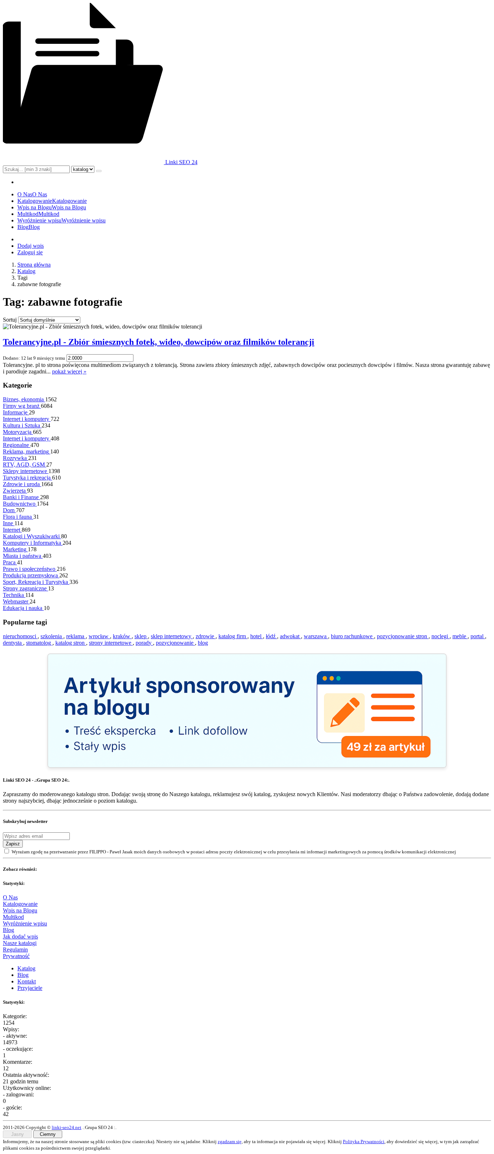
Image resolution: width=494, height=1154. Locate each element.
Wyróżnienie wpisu (25, 923)
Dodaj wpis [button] (30, 246)
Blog (8, 930)
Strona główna (34, 265)
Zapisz (13, 843)
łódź (271, 636)
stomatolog (39, 643)
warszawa (316, 636)
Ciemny (48, 1134)
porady (144, 643)
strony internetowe (111, 643)
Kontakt (26, 981)
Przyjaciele (29, 988)
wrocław (99, 636)
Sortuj (10, 320)
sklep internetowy (172, 636)
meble (460, 636)
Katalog (26, 271)
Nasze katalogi (20, 943)
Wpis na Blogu (20, 910)
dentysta (13, 643)
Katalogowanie (20, 904)
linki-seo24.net (66, 1127)
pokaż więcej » (69, 371)
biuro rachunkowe (352, 636)
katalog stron (70, 643)
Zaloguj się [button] (30, 252)
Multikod (13, 917)
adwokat (290, 636)
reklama (76, 636)
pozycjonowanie (175, 643)
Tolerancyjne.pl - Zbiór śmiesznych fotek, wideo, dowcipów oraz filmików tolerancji (158, 342)
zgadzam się (230, 1141)
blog (203, 643)
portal (477, 636)
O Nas (10, 897)
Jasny (17, 1134)
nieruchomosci (20, 636)
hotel (256, 636)
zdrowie (206, 636)
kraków (122, 636)
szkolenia (52, 636)
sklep (141, 636)
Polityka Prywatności (363, 1141)
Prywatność (16, 956)
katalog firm (232, 636)
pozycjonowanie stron (403, 636)
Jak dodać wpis (20, 936)
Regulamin (15, 949)
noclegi (440, 636)
